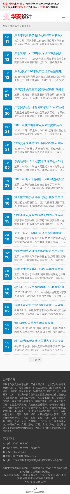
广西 (47, 475)
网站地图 (25, 471)
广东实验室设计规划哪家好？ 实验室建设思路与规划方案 (40, 107)
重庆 (30, 478)
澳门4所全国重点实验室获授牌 (33, 323)
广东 (42, 475)
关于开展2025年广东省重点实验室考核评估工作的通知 (40, 233)
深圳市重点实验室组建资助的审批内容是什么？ (40, 215)
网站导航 (45, 471)
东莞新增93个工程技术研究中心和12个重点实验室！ (40, 161)
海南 (19, 478)
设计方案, (40, 6)
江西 (58, 475)
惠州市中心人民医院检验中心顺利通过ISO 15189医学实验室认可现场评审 (40, 287)
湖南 (53, 475)
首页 (5, 26)
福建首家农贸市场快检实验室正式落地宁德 (40, 305)
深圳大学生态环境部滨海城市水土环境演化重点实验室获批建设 (40, 251)
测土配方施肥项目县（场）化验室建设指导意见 (40, 197)
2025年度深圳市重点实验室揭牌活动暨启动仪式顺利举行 (40, 125)
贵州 (63, 475)
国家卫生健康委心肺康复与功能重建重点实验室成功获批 (40, 269)
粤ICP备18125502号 (35, 481)
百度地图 (35, 471)
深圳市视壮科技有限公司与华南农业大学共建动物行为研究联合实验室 (40, 35)
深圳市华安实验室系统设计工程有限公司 (24, 468)
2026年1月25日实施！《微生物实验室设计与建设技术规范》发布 (40, 179)
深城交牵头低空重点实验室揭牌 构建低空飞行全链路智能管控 (40, 89)
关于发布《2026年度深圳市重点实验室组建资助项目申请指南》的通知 (40, 53)
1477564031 (19, 451)
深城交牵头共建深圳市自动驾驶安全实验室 (40, 143)
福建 (25, 478)
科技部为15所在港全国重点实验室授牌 (38, 341)
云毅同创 (48, 478)
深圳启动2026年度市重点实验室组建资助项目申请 (40, 71)
